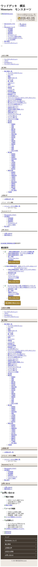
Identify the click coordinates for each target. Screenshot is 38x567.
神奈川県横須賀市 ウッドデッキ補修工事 (20, 253)
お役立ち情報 (9, 551)
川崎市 (13, 177)
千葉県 (10, 192)
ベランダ (10, 79)
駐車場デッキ (12, 94)
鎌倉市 (13, 185)
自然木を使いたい (13, 107)
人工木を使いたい (13, 96)
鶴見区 (13, 130)
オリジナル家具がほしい (15, 104)
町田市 (13, 169)
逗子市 (13, 180)
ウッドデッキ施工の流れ (14, 36)
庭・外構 (10, 81)
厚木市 (13, 174)
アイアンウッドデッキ (14, 114)
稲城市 (13, 165)
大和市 (13, 178)
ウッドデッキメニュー (10, 43)
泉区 (12, 127)
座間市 (13, 183)
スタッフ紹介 (12, 224)
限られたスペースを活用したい (17, 102)
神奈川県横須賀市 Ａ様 (15, 255)
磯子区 (13, 129)
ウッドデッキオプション (15, 73)
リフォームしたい (13, 106)
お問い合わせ (9, 555)
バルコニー (11, 83)
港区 (12, 160)
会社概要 (10, 30)
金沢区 (13, 132)
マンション (11, 86)
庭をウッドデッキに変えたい (16, 101)
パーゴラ (10, 74)
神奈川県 (10, 170)
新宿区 (13, 154)
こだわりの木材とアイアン (15, 38)
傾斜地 (10, 87)
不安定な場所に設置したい (16, 109)
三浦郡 (13, 188)
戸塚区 (13, 142)
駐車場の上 (11, 91)
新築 (9, 84)
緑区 (12, 149)
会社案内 (7, 216)
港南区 (13, 135)
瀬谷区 (13, 140)
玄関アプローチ (12, 78)
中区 (12, 145)
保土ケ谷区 (14, 150)
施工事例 (7, 41)
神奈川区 (14, 134)
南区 (12, 147)
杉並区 (13, 164)
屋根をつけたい (12, 111)
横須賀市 (14, 182)
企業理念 (10, 31)
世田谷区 (14, 159)
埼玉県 (10, 121)
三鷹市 (13, 167)
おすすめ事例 (12, 92)
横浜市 (10, 122)
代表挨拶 (10, 28)
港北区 (13, 137)
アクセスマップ (12, 35)
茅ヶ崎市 (14, 190)
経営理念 (10, 33)
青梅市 (13, 155)
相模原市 (14, 175)
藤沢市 (13, 187)
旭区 (12, 126)
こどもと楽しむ (12, 116)
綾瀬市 (13, 172)
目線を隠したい (12, 112)
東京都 (10, 152)
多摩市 (13, 157)
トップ (7, 537)
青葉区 (13, 124)
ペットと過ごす (12, 117)
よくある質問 (11, 39)
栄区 (12, 139)
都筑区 (13, 144)
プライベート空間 (13, 119)
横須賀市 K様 (12, 273)
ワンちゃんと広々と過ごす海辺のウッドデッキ (22, 287)
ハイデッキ (11, 89)
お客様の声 (8, 548)
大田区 (13, 162)
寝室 (9, 76)
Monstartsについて (9, 27)
